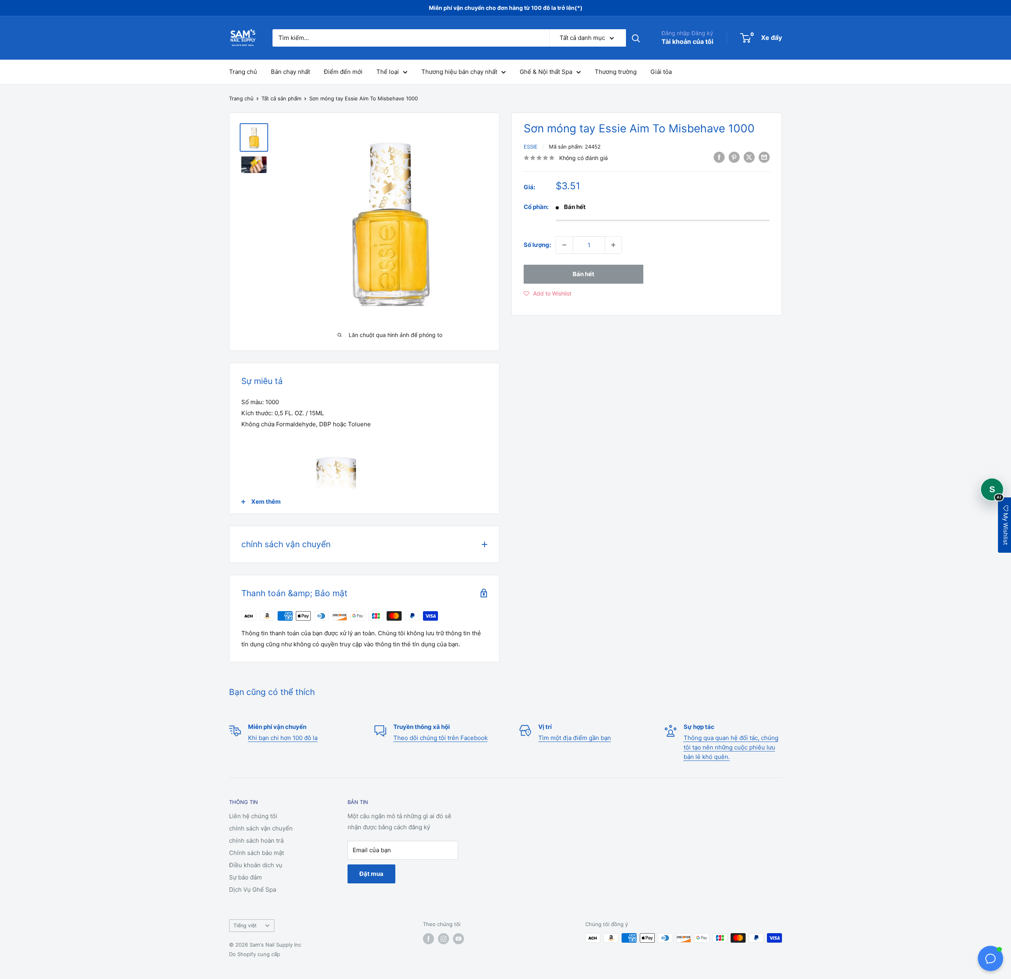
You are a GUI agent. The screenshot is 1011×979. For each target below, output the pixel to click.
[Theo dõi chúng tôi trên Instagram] (443, 938)
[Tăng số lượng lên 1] (613, 245)
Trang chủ (243, 71)
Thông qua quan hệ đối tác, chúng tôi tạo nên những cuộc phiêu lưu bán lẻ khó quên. (731, 747)
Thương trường (616, 71)
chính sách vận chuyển (261, 828)
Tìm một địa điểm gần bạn (574, 738)
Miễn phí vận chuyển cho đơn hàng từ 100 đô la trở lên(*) (506, 7)
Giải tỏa (661, 71)
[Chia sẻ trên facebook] (719, 157)
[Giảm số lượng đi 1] (564, 245)
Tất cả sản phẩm (281, 98)
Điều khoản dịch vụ (255, 865)
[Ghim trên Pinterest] (734, 157)
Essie (530, 146)
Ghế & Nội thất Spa (546, 71)
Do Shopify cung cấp (254, 954)
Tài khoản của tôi (687, 41)
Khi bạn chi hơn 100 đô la (283, 738)
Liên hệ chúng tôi (253, 816)
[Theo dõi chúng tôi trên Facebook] (428, 938)
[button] (547, 293)
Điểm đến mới (343, 71)
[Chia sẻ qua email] (764, 157)
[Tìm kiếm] (636, 38)
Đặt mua (371, 873)
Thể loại (387, 71)
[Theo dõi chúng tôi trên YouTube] (458, 938)
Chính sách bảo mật (256, 853)
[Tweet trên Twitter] (749, 157)
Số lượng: (537, 245)
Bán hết (583, 274)
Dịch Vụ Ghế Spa (252, 889)
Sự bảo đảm (245, 877)
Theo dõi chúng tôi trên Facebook (440, 738)
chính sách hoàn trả (256, 840)
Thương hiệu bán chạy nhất (459, 71)
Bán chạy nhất (290, 71)
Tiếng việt (245, 925)
